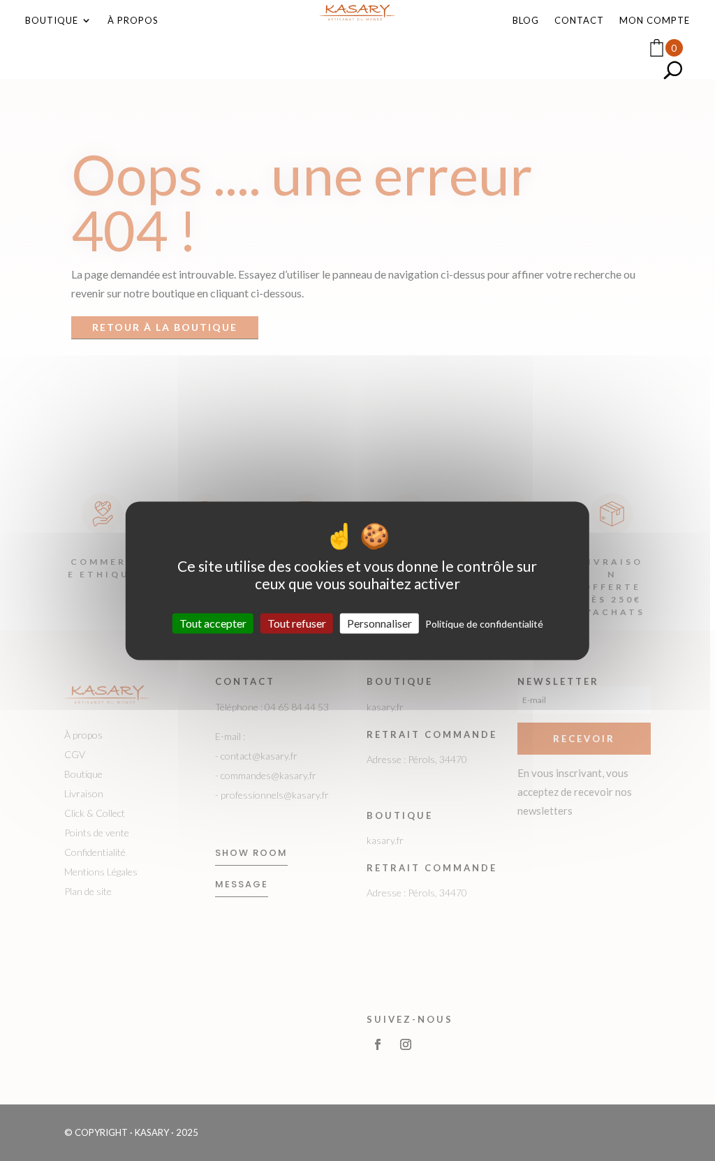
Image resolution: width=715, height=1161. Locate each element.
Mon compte (654, 20)
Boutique (51, 20)
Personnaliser (379, 623)
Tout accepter (212, 623)
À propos (133, 20)
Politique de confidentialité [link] (484, 624)
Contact (579, 20)
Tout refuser (296, 623)
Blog (526, 20)
